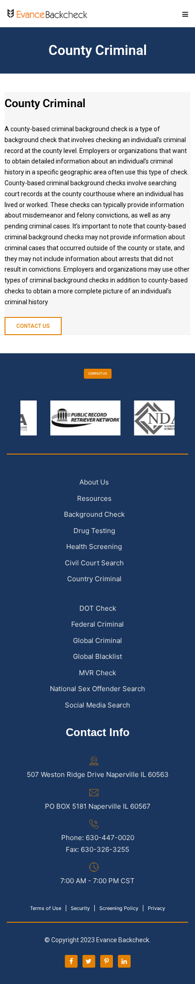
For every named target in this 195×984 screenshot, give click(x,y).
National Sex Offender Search (97, 688)
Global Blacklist (97, 656)
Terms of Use (45, 908)
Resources (94, 498)
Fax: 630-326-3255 (97, 849)
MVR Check (97, 672)
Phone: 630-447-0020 (97, 837)
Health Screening (94, 546)
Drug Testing (94, 530)
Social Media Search (97, 705)
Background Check (94, 514)
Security (80, 908)
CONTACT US (97, 373)
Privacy (156, 908)
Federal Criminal (97, 624)
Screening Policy (118, 908)
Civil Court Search (94, 563)
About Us (94, 482)
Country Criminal (94, 578)
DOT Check (97, 608)
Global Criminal (97, 640)
